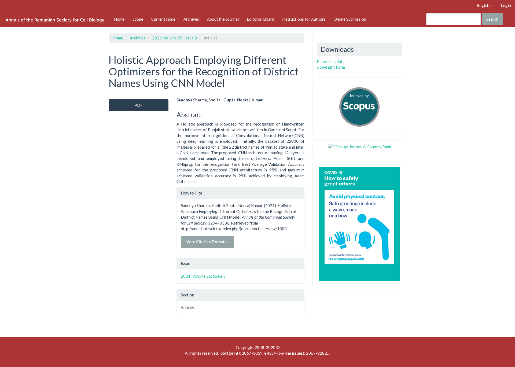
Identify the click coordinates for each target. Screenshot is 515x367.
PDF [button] (138, 105)
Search (492, 19)
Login (506, 5)
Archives (191, 19)
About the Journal (223, 19)
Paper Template (331, 61)
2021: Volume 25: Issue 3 (174, 37)
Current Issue (163, 19)
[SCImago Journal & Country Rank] (359, 146)
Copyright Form (331, 67)
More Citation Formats (206, 241)
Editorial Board (260, 19)
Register (484, 5)
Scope (138, 19)
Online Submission (350, 19)
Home (119, 19)
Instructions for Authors (304, 19)
